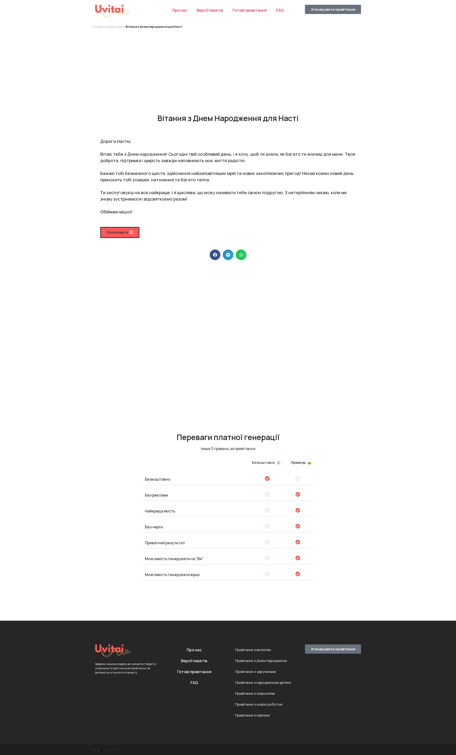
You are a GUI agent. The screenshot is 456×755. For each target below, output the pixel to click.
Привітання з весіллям (253, 649)
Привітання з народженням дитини (263, 682)
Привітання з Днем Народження (261, 660)
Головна (98, 27)
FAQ (280, 10)
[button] (119, 232)
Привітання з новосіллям (255, 693)
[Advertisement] (228, 67)
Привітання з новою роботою (259, 704)
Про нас (179, 10)
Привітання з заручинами (255, 671)
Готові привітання (250, 10)
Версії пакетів (210, 10)
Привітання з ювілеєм (252, 715)
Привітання (115, 27)
